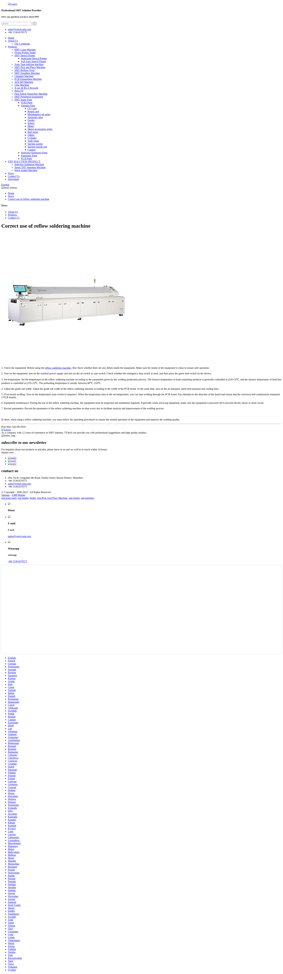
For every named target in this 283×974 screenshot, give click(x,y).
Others (31, 135)
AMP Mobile (18, 495)
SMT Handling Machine (27, 73)
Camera (32, 149)
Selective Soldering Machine (29, 164)
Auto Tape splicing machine (28, 64)
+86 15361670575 (17, 561)
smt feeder (23, 498)
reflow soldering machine (58, 367)
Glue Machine (21, 85)
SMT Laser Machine (25, 49)
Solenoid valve (35, 117)
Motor (31, 126)
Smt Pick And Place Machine (52, 498)
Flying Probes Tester (25, 52)
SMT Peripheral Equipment (28, 96)
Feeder (31, 120)
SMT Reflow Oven (24, 70)
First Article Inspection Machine (30, 93)
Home (11, 37)
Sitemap (5, 495)
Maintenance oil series (39, 114)
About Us (13, 40)
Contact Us (13, 176)
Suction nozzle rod (37, 146)
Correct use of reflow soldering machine (28, 199)
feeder (33, 498)
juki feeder (74, 498)
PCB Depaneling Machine (28, 79)
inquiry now (7, 452)
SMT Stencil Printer (24, 55)
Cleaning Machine (23, 76)
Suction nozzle (35, 143)
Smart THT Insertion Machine (30, 167)
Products (12, 46)
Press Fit (18, 90)
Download (13, 179)
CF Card (32, 108)
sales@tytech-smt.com (19, 483)
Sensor (31, 123)
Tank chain (33, 140)
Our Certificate (22, 43)
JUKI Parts (26, 102)
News (11, 173)
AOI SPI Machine (23, 82)
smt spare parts (9, 498)
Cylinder (32, 138)
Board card (33, 111)
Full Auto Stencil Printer (33, 61)
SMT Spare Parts (23, 99)
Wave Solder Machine (25, 170)
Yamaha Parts (28, 105)
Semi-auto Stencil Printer (34, 58)
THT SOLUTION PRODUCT (24, 161)
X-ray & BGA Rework (26, 88)
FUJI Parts (26, 158)
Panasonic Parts (29, 155)
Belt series (33, 132)
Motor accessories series (40, 129)
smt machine (87, 498)
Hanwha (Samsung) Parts (34, 152)
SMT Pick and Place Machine (29, 67)
